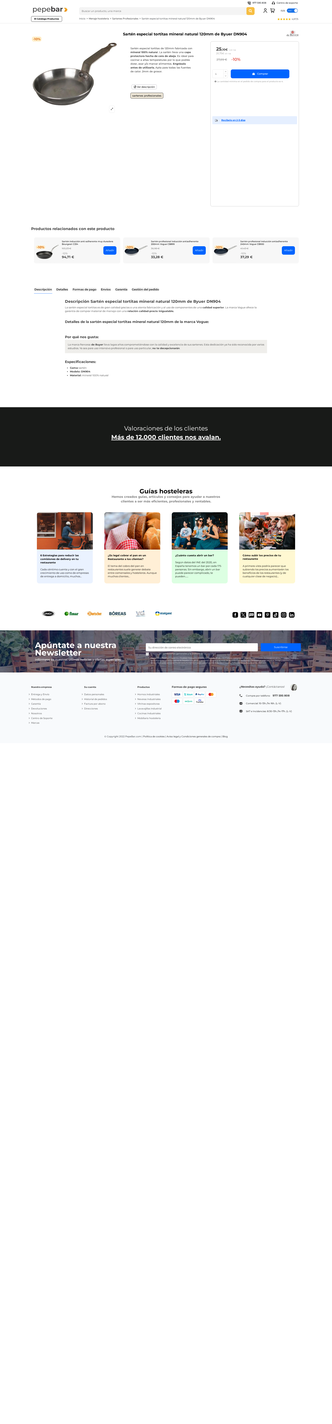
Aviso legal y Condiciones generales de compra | (194, 736)
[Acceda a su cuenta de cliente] (265, 10)
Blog (225, 736)
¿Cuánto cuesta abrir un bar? (194, 555)
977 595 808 (259, 2)
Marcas (35, 722)
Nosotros (36, 713)
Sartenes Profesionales (146, 95)
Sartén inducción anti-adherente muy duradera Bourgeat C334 (87, 242)
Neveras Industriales (149, 699)
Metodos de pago (41, 699)
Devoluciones (39, 708)
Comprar (262, 73)
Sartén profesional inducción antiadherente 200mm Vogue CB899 (174, 242)
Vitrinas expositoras (148, 703)
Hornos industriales (148, 694)
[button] (288, 19)
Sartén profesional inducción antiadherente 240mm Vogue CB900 (264, 242)
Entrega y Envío (40, 694)
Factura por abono (95, 703)
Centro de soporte (287, 2)
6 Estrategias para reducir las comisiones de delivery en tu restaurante (59, 559)
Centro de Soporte (41, 718)
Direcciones (91, 708)
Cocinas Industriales (149, 713)
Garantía (36, 703)
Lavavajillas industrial (149, 708)
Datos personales (94, 694)
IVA (283, 10)
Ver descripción (145, 86)
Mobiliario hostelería (149, 718)
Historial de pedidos (95, 699)
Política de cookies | (154, 736)
